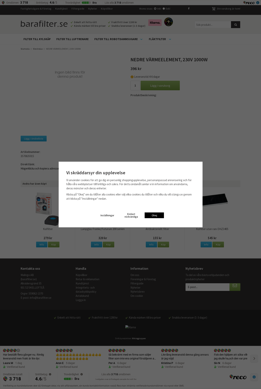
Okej (154, 215)
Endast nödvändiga (131, 215)
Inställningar (107, 215)
